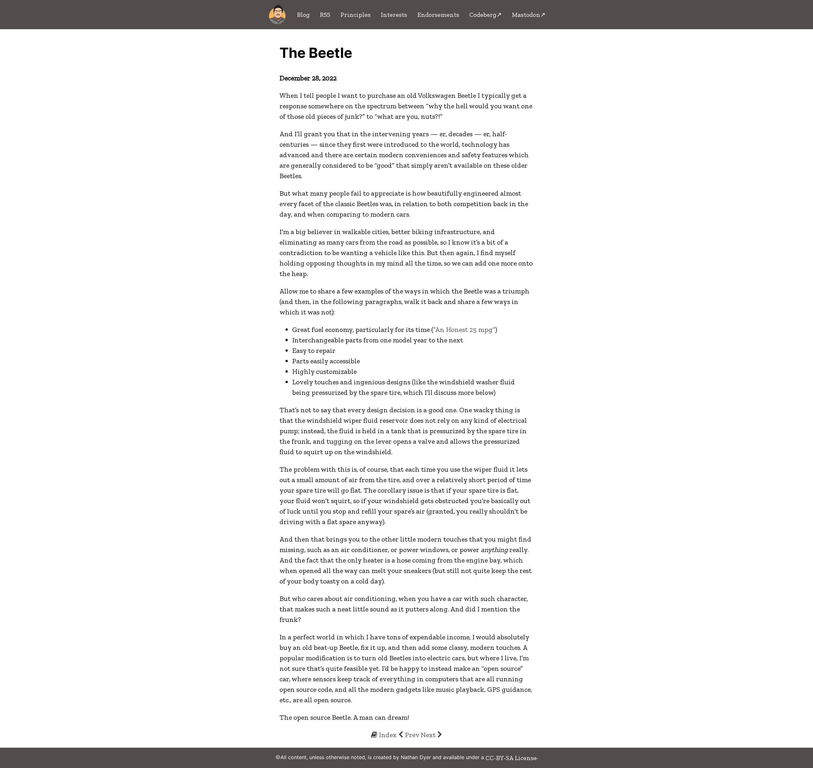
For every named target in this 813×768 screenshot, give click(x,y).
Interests (394, 14)
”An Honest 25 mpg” (464, 329)
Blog (303, 14)
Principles (355, 14)
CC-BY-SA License (511, 758)
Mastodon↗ (529, 14)
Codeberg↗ (485, 14)
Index (387, 735)
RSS (325, 14)
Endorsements (438, 14)
